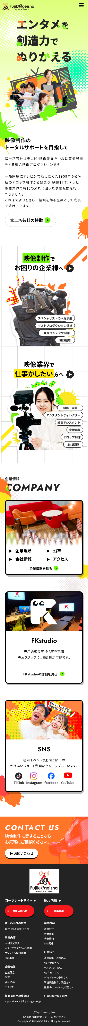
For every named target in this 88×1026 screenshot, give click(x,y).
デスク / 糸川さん (53, 967)
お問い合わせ (21, 853)
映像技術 (49, 938)
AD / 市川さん (51, 972)
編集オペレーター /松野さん (59, 987)
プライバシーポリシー (44, 1012)
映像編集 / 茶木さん (54, 958)
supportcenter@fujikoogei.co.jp (23, 1001)
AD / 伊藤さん (51, 962)
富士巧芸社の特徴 (26, 220)
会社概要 (10, 982)
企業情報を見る (41, 568)
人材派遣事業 (12, 943)
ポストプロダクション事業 (18, 948)
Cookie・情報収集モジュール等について (44, 1016)
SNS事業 (9, 958)
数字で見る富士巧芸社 (17, 928)
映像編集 (49, 933)
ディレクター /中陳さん (56, 977)
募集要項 (59, 911)
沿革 (54, 550)
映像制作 (49, 928)
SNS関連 (48, 943)
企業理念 (20, 550)
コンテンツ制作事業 (15, 953)
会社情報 (20, 559)
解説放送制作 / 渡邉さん (57, 982)
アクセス (57, 559)
